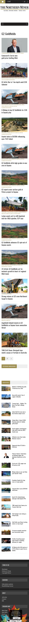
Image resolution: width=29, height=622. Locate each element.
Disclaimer (5, 569)
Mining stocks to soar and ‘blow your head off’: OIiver (19, 472)
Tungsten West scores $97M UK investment (19, 489)
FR (27, 2)
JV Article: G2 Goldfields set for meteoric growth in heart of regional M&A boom (14, 271)
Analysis (4, 212)
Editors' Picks (5, 319)
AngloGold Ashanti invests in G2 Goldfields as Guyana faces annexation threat (14, 325)
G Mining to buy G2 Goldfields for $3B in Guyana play (14, 111)
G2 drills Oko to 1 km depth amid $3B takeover (14, 83)
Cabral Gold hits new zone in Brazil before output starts (19, 412)
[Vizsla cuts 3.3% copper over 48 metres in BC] (6, 467)
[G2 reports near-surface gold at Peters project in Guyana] (15, 184)
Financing (4, 132)
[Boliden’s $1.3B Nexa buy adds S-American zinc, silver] (6, 390)
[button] (2, 1)
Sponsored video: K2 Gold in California (18, 446)
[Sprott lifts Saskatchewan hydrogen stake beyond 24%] (6, 500)
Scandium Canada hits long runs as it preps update (18, 481)
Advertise (4, 597)
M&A (23, 104)
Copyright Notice (6, 573)
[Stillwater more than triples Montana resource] (6, 440)
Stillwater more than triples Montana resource (19, 438)
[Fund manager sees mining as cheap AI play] (6, 517)
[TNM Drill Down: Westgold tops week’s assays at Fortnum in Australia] (15, 346)
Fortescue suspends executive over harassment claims (19, 531)
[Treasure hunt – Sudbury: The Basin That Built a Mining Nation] (6, 407)
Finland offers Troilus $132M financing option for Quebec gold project (19, 421)
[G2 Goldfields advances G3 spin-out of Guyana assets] (15, 237)
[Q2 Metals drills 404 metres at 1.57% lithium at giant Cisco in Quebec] (6, 550)
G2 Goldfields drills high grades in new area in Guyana (14, 164)
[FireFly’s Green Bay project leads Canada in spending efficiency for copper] (6, 542)
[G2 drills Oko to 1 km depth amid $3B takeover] (15, 76)
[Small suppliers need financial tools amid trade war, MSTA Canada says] (6, 432)
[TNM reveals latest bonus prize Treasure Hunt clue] (6, 508)
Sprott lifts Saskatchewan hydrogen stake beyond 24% (19, 498)
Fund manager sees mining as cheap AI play (19, 514)
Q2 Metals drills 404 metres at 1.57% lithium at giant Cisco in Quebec (19, 548)
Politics (24, 212)
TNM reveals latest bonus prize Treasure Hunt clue (19, 506)
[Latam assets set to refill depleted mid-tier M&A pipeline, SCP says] (15, 210)
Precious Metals (22, 78)
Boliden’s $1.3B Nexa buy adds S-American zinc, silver (19, 387)
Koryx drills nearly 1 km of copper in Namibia (18, 396)
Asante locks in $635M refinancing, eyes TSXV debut (13, 137)
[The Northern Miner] (14, 8)
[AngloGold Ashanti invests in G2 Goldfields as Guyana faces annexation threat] (15, 317)
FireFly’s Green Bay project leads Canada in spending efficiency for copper (18, 540)
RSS (3, 601)
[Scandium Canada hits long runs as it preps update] (6, 483)
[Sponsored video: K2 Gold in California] (6, 448)
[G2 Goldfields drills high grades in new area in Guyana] (15, 157)
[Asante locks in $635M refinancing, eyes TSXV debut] (15, 131)
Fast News (11, 78)
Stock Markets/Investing (8, 79)
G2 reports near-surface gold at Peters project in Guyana (12, 190)
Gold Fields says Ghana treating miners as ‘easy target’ (19, 523)
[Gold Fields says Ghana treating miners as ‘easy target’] (6, 525)
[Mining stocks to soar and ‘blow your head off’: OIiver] (6, 475)
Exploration (17, 53)
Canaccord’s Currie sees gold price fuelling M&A (10, 56)
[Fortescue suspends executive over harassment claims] (6, 534)
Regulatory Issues (15, 213)
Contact (4, 599)
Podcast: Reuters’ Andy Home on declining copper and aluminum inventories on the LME (19, 456)
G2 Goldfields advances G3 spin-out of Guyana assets (14, 243)
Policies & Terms (6, 571)
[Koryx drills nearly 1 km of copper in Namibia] (6, 398)
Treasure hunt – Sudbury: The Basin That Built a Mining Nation (19, 405)
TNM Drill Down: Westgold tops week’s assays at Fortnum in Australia (14, 351)
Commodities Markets (7, 53)
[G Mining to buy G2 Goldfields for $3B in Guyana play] (15, 103)
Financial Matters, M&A (15, 104)
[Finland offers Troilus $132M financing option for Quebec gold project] (6, 423)
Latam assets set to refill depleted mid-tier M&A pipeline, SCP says (13, 217)
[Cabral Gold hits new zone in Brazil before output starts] (6, 415)
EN (25, 2)
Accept (16, 618)
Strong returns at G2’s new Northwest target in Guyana (14, 297)
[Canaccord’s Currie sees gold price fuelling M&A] (15, 51)
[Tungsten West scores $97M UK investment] (6, 492)
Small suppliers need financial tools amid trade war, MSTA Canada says (19, 430)
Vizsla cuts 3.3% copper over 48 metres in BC (19, 464)
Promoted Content (7, 266)
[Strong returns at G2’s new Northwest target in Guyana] (15, 292)
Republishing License (7, 586)
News (22, 53)
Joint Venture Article (7, 265)
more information (16, 616)
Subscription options (7, 584)
